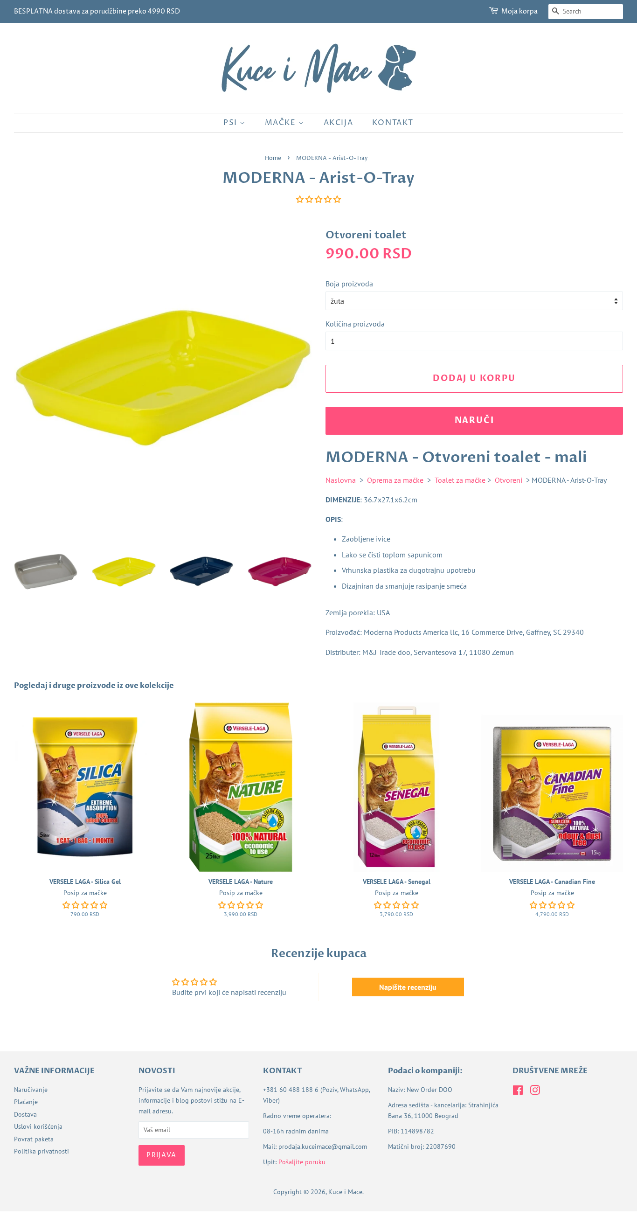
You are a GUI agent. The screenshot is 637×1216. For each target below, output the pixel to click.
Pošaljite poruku (301, 1162)
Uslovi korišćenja (38, 1126)
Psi (231, 123)
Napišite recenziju (407, 987)
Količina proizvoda (355, 323)
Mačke (282, 123)
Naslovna (340, 480)
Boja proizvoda (349, 283)
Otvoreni (508, 480)
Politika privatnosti (41, 1151)
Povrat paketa (34, 1139)
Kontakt (393, 123)
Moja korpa (519, 11)
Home (273, 158)
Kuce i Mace (345, 1192)
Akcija (338, 123)
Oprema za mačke (395, 480)
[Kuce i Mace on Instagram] (535, 1092)
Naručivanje (31, 1089)
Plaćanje (26, 1102)
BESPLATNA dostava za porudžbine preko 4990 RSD (97, 11)
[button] (318, 199)
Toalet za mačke (460, 480)
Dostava (25, 1114)
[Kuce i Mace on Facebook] (517, 1092)
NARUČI (474, 420)
